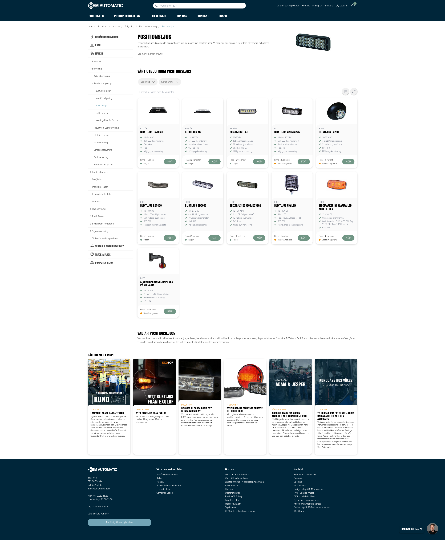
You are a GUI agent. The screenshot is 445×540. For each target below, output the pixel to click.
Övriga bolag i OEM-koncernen (309, 489)
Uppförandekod (232, 492)
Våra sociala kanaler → (100, 513)
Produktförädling (233, 496)
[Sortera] (353, 91)
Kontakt (306, 5)
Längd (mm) (167, 81)
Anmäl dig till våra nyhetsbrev (119, 522)
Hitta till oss (300, 485)
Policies (229, 489)
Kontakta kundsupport (305, 474)
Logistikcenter (232, 500)
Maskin (160, 481)
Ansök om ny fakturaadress (307, 503)
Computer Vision (164, 492)
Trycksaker (230, 507)
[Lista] (345, 91)
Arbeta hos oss (232, 485)
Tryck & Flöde (163, 489)
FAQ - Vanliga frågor (304, 492)
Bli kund (329, 5)
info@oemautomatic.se (99, 488)
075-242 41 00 (95, 485)
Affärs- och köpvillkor (288, 5)
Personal (298, 478)
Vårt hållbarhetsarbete (236, 478)
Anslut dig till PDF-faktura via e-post (312, 507)
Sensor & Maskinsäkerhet (169, 485)
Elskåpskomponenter (166, 474)
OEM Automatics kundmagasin (240, 511)
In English (317, 5)
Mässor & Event (233, 503)
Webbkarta (299, 511)
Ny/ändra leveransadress (306, 500)
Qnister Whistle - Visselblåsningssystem (244, 481)
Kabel (159, 478)
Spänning (145, 81)
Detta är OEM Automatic (237, 474)
